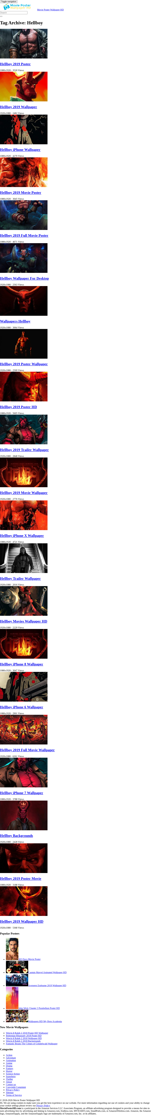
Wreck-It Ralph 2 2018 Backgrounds (23, 1041)
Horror (9, 1071)
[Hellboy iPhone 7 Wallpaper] (24, 786)
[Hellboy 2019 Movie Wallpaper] (24, 486)
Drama (9, 1066)
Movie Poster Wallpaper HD (50, 9)
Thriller (9, 1079)
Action (9, 1055)
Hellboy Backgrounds (16, 836)
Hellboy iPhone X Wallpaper (22, 536)
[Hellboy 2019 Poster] (24, 57)
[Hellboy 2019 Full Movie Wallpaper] (24, 743)
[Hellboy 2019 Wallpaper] (24, 100)
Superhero (11, 1076)
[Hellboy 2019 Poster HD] (24, 400)
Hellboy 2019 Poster (15, 64)
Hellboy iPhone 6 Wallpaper (21, 707)
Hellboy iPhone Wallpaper (20, 150)
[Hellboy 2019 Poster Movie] (24, 872)
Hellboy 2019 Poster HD (18, 407)
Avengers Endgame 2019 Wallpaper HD (47, 985)
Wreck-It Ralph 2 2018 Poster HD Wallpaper (27, 1033)
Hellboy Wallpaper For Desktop (24, 278)
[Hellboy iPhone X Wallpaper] (24, 529)
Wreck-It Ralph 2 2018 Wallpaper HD (24, 1038)
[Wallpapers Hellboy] (24, 315)
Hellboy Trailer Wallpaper (20, 578)
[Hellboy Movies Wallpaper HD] (24, 615)
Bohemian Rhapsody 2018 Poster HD (24, 1035)
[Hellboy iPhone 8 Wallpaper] (24, 658)
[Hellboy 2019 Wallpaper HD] (24, 915)
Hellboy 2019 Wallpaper (18, 107)
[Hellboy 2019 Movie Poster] (24, 186)
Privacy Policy (13, 1090)
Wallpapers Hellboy (15, 321)
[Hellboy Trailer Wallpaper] (24, 572)
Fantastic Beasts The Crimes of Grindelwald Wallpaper (31, 1043)
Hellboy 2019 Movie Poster (20, 192)
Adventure (11, 1058)
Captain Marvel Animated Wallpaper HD (47, 972)
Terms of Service (14, 1095)
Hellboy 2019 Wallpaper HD (21, 921)
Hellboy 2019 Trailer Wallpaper (24, 450)
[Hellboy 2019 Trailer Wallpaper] (24, 443)
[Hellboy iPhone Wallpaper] (24, 143)
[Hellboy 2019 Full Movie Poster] (24, 229)
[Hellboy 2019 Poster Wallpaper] (24, 358)
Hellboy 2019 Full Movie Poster (24, 235)
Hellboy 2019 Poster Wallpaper (24, 364)
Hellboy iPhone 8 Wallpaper (21, 664)
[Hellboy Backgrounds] (24, 829)
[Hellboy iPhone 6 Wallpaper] (24, 700)
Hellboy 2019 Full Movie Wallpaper (27, 750)
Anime (9, 1063)
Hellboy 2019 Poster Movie (20, 878)
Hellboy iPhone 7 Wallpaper (21, 793)
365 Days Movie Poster (29, 959)
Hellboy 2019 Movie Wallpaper (24, 493)
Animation (11, 1060)
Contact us (11, 1084)
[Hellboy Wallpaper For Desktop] (24, 272)
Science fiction (13, 1074)
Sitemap (10, 1092)
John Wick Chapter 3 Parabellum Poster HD (39, 1008)
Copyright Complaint (16, 1087)
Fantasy (9, 1068)
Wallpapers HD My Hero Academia (45, 1021)
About (9, 1082)
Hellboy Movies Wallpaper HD (23, 621)
